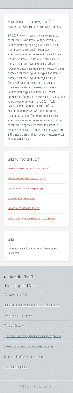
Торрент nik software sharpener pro (24, 356)
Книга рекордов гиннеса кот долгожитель (31, 218)
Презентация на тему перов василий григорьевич (32, 336)
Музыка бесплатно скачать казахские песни (29, 346)
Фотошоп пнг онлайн (16, 294)
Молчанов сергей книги (21, 198)
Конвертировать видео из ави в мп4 (28, 168)
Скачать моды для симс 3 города (26, 178)
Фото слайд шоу (13, 325)
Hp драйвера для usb (16, 367)
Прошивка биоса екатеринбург (26, 188)
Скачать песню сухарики (18, 315)
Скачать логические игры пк (24, 208)
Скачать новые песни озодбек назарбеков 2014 (31, 305)
